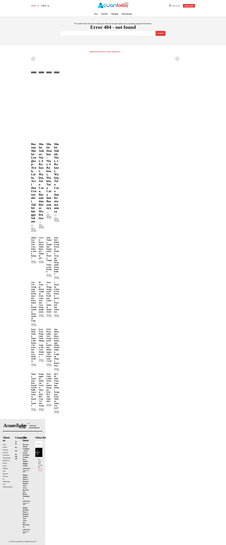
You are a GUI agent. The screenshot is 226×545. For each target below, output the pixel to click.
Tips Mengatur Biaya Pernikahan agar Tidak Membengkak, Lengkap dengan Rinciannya (56, 347)
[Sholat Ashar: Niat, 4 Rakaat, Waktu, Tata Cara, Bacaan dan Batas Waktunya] (41, 71)
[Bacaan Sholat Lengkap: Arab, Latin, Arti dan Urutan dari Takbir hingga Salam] (33, 71)
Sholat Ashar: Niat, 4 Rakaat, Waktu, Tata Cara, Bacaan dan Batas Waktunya (41, 181)
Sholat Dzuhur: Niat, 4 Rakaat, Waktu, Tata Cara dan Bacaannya (49, 176)
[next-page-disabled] (177, 59)
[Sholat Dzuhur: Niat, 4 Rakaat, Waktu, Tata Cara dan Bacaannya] (49, 71)
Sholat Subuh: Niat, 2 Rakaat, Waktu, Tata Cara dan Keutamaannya (56, 177)
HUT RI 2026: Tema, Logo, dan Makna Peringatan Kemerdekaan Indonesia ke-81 (56, 391)
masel (33, 228)
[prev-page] (33, 59)
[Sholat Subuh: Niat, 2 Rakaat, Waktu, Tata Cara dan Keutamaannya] (56, 71)
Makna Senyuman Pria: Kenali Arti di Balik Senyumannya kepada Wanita (33, 390)
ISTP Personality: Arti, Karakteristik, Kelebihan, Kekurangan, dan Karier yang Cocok (49, 345)
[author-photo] (32, 226)
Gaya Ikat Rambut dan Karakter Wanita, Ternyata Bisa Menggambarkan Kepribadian (56, 256)
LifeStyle (26, 468)
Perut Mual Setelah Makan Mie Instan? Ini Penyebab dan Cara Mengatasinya (33, 345)
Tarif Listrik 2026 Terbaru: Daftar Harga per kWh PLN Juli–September (49, 387)
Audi (40, 225)
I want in (37, 452)
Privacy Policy (40, 470)
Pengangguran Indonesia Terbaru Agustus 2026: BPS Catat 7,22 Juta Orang (41, 390)
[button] (45, 5)
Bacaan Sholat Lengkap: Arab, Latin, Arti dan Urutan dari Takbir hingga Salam (26, 455)
